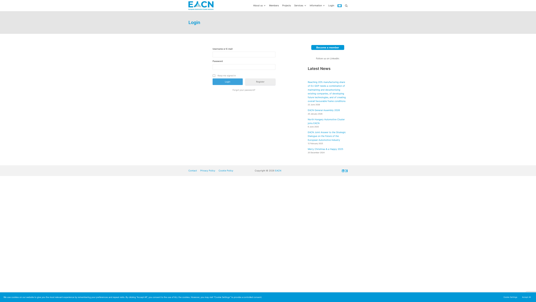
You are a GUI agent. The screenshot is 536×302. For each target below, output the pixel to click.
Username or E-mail (223, 49)
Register (260, 81)
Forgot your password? (244, 90)
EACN (278, 170)
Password (218, 61)
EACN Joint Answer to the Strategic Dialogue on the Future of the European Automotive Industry (327, 136)
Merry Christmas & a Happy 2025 (325, 149)
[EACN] (201, 5)
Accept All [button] (526, 297)
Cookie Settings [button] (510, 297)
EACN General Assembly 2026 (324, 110)
